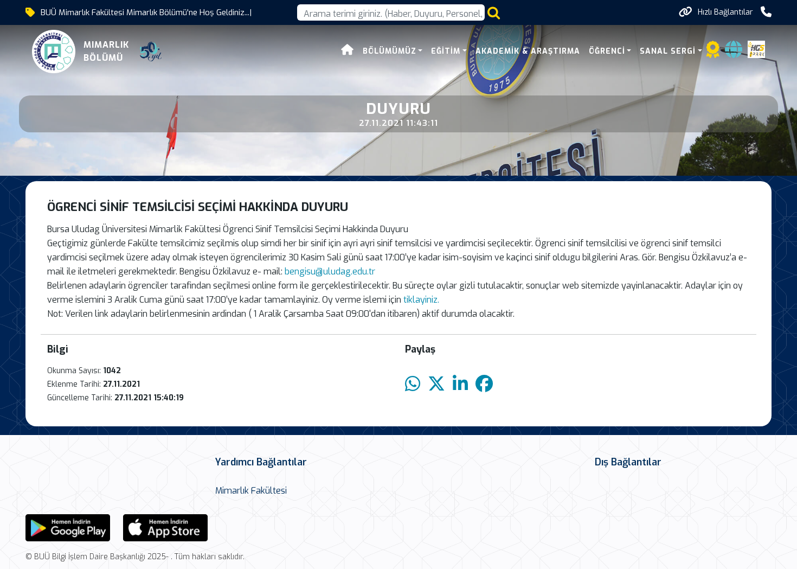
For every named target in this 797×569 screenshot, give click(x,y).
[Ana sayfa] (347, 51)
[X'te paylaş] (436, 384)
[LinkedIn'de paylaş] (460, 384)
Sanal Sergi (668, 51)
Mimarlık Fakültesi (251, 490)
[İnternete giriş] (733, 53)
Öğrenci (607, 51)
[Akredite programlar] (712, 53)
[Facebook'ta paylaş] (484, 384)
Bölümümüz (389, 51)
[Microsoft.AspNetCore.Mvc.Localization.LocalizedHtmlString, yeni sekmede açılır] (67, 527)
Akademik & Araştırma (527, 51)
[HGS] (756, 48)
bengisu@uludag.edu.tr (330, 271)
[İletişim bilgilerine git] (766, 12)
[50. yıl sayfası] (151, 51)
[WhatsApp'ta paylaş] (412, 384)
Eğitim (445, 51)
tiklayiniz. (421, 299)
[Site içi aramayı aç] (493, 13)
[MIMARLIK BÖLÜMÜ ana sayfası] (53, 51)
